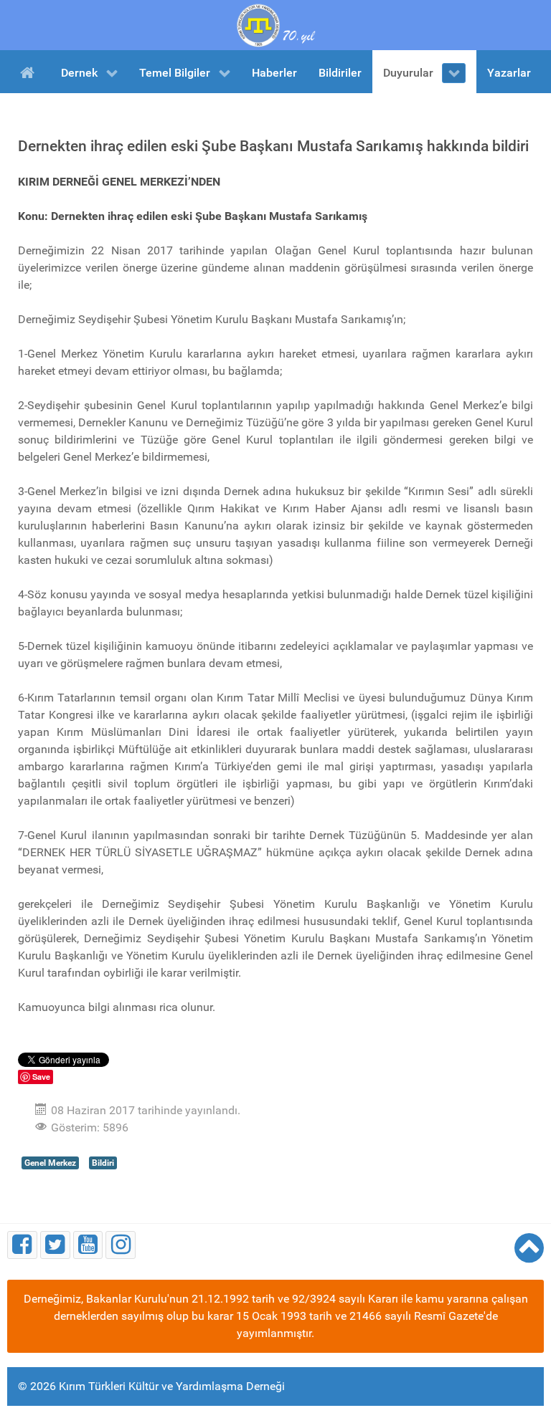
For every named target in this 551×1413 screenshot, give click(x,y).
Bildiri (103, 1163)
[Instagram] (120, 1245)
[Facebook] (22, 1245)
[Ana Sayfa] (29, 71)
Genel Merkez (50, 1163)
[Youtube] (88, 1245)
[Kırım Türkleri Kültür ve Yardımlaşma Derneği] (275, 24)
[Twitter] (55, 1245)
